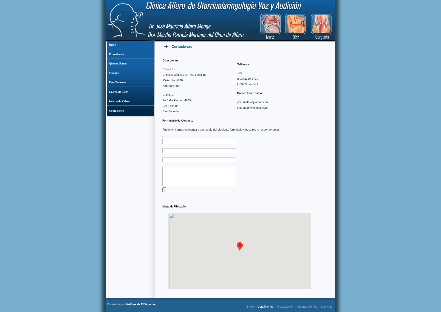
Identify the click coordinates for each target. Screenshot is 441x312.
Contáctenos (116, 110)
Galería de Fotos (118, 91)
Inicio (112, 44)
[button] (240, 246)
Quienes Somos (118, 63)
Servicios (114, 73)
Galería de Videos (119, 101)
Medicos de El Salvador (140, 304)
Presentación (116, 54)
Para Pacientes (117, 82)
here (165, 291)
